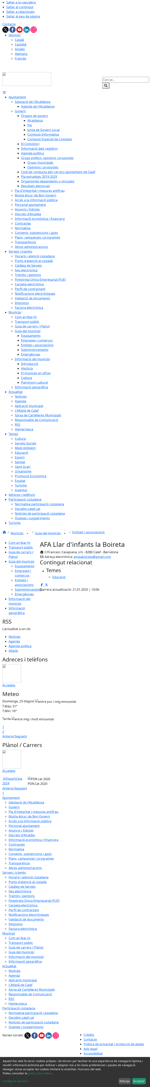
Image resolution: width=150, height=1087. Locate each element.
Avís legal (90, 1049)
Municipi (17, 533)
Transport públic (21, 547)
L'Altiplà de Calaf (20, 985)
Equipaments (24, 566)
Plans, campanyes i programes (31, 858)
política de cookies (40, 1073)
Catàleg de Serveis (22, 886)
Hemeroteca (18, 1003)
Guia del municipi (48, 533)
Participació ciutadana (18, 1008)
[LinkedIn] (26, 29)
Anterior (8, 736)
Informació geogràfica (25, 961)
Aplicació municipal (23, 980)
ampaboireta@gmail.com (92, 557)
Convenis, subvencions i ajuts (30, 854)
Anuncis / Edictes (21, 830)
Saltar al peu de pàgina (23, 16)
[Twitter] (5, 29)
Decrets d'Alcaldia (22, 835)
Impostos (16, 924)
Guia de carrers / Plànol (26, 947)
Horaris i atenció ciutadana (28, 877)
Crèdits (89, 1035)
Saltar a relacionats (20, 12)
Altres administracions (25, 868)
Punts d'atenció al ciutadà (27, 882)
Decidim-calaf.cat (21, 1017)
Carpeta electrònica (23, 905)
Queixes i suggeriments (26, 1027)
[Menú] (4, 92)
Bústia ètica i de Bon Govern (29, 816)
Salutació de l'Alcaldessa (26, 802)
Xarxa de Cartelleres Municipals (32, 989)
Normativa (16, 849)
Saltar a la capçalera (21, 2)
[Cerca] (105, 86)
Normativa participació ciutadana (33, 1013)
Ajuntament (11, 798)
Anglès (20, 49)
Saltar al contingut (19, 7)
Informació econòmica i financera (33, 840)
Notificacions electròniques (29, 915)
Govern (14, 807)
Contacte (9, 24)
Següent (21, 736)
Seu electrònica (20, 891)
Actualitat (9, 966)
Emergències (24, 594)
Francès (20, 58)
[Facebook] (12, 29)
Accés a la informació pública (30, 821)
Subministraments (28, 589)
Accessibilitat (93, 1053)
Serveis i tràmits (14, 872)
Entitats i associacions (88, 532)
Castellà (20, 44)
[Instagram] (33, 29)
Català (19, 40)
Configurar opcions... (16, 1081)
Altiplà (13, 651)
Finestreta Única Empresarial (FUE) (34, 900)
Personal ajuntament (24, 826)
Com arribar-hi (19, 543)
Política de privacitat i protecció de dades (114, 1044)
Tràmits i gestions (22, 896)
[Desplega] (27, 533)
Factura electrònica (23, 929)
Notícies (15, 637)
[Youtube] (19, 29)
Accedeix (8, 685)
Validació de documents (26, 919)
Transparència (19, 863)
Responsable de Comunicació (30, 994)
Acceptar (139, 1081)
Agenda (14, 641)
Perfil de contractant (24, 910)
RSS (11, 999)
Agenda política (20, 646)
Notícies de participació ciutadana (34, 1022)
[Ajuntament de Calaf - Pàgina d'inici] (26, 79)
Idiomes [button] (15, 35)
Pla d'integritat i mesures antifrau (33, 812)
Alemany (21, 54)
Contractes (17, 844)
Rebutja (125, 1081)
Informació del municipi (26, 957)
